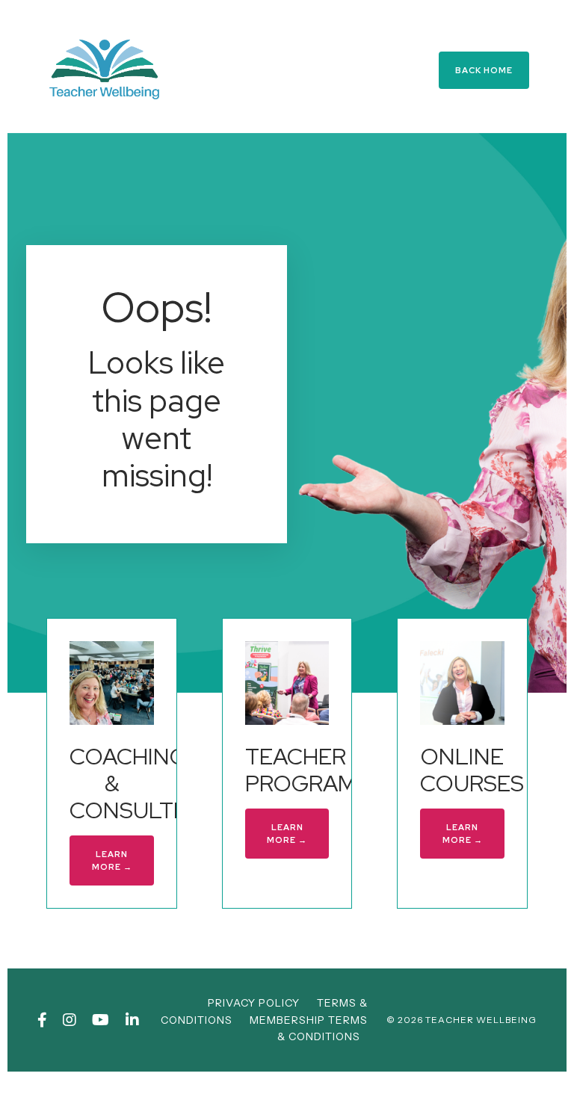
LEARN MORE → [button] (112, 860)
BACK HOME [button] (484, 70)
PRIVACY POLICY (254, 1003)
